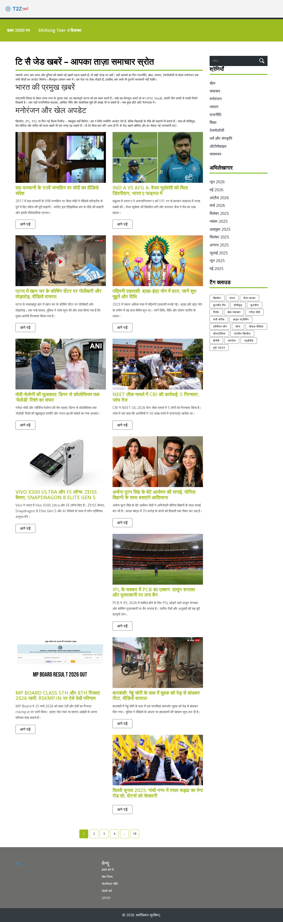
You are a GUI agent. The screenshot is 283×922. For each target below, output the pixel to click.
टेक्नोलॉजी (217, 130)
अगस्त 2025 (219, 245)
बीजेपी (216, 340)
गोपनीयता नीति (110, 884)
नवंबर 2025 (219, 221)
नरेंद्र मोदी (254, 312)
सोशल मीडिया (256, 326)
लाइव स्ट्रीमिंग (241, 319)
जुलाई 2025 (219, 252)
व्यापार (214, 106)
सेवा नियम (107, 877)
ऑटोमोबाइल (218, 146)
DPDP (106, 898)
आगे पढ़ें (25, 224)
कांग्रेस (232, 340)
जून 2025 (217, 260)
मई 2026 (216, 189)
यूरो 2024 (219, 348)
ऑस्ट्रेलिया (219, 333)
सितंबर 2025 (219, 237)
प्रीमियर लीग (220, 326)
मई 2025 (216, 268)
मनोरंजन (216, 98)
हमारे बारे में (108, 869)
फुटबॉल (254, 305)
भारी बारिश (219, 319)
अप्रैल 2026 (219, 197)
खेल (212, 83)
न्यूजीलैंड (248, 340)
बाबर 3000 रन (18, 30)
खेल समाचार (234, 312)
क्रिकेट (217, 298)
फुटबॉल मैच (219, 305)
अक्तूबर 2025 (220, 229)
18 (134, 833)
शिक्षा (213, 122)
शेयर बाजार (249, 298)
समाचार (215, 91)
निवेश (216, 312)
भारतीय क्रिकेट (242, 333)
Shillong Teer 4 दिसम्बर (59, 30)
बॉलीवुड (238, 305)
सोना (238, 326)
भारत (232, 298)
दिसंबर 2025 (219, 213)
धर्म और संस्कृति (221, 138)
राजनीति (215, 114)
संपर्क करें (107, 891)
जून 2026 (217, 181)
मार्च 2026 (217, 205)
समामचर (215, 154)
